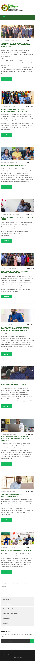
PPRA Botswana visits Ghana (13, 165)
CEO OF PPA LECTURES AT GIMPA (13, 385)
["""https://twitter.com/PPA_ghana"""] (27, 17)
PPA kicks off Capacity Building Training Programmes (14, 272)
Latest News (7, 599)
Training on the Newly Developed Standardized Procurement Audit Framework (15, 45)
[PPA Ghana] (12, 8)
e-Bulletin (6, 618)
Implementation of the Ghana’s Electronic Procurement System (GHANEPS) (15, 438)
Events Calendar (8, 609)
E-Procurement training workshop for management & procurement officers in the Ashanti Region (16, 329)
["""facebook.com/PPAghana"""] (30, 17)
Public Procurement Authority (23, 654)
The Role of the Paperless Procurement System (12, 495)
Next (3, 587)
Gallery (5, 623)
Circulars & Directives (10, 614)
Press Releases (8, 604)
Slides (16, 40)
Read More (6, 79)
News (13, 40)
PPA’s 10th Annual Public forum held (16, 550)
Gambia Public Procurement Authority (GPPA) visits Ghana (14, 110)
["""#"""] (33, 17)
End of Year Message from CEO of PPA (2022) (17, 218)
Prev (5, 583)
